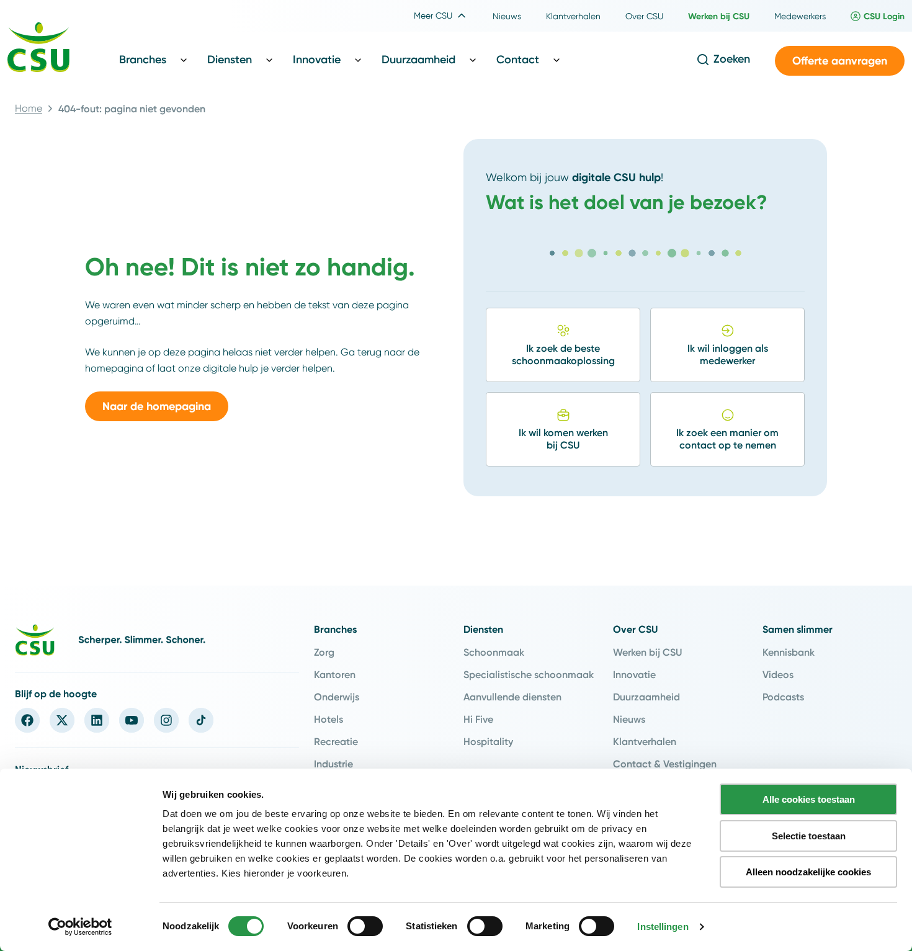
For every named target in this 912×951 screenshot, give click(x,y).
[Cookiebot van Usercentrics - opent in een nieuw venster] (80, 927)
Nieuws (629, 719)
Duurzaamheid (646, 696)
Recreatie (336, 741)
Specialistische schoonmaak (528, 674)
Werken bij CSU (647, 652)
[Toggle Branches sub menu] (183, 59)
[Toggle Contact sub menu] (556, 59)
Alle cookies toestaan (808, 799)
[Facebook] (27, 720)
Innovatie (634, 674)
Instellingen (662, 926)
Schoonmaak (493, 652)
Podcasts (783, 696)
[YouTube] (131, 720)
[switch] (365, 926)
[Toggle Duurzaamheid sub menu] (473, 59)
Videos (778, 674)
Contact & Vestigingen (665, 763)
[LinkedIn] (96, 720)
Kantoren (334, 674)
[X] (62, 720)
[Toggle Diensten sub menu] (269, 59)
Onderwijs (336, 696)
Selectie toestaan (809, 836)
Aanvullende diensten (512, 696)
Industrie (333, 763)
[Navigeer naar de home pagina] (38, 49)
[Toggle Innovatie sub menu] (358, 59)
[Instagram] (166, 720)
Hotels (328, 719)
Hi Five (478, 719)
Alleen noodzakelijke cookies (808, 872)
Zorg (324, 652)
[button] (840, 61)
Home (28, 108)
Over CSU (635, 629)
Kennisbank (788, 652)
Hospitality (488, 741)
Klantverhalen (644, 741)
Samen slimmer (797, 629)
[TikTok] (201, 720)
